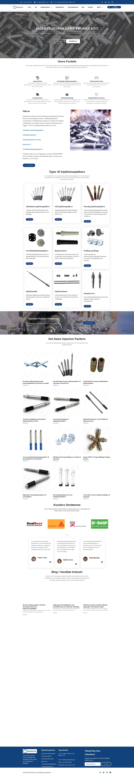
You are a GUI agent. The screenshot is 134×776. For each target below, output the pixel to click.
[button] (102, 2)
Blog (83, 7)
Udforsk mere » (26, 385)
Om (36, 7)
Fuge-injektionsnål (73, 7)
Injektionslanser (60, 7)
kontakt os (79, 67)
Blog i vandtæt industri (67, 572)
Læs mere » (25, 614)
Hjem (29, 7)
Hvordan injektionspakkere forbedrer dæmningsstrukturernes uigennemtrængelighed (34, 606)
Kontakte (90, 7)
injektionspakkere (74, 65)
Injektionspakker (45, 7)
